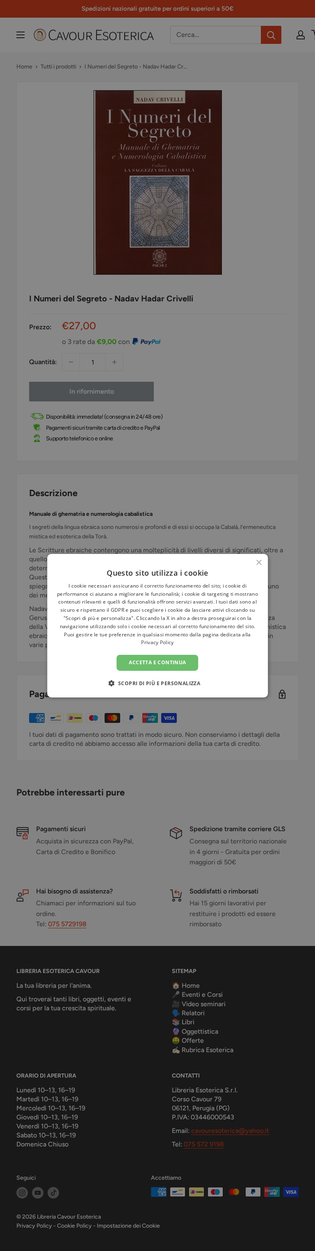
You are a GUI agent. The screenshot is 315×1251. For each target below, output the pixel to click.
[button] (158, 683)
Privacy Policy (157, 642)
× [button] (259, 562)
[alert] (157, 625)
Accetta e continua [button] (157, 662)
